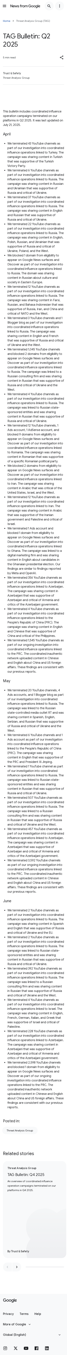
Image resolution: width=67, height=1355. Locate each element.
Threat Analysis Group (20, 1130)
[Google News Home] (25, 5)
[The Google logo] (10, 1300)
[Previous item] (7, 1267)
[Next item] (16, 1267)
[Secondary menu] (59, 5)
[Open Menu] (4, 5)
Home (6, 21)
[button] (61, 57)
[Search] (49, 5)
